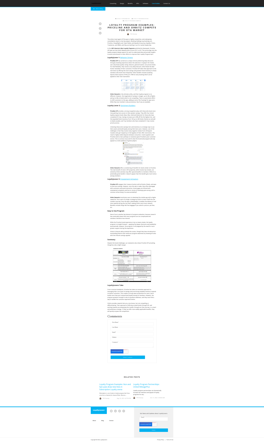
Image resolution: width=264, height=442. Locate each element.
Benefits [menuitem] (130, 3)
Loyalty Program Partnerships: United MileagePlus (146, 385)
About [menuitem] (94, 420)
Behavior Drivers (126, 57)
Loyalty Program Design (140, 18)
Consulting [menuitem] (113, 3)
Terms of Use (169, 439)
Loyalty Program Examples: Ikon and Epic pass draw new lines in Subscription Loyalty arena (115, 387)
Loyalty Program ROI (123, 18)
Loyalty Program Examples (132, 20)
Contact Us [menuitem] (166, 3)
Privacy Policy (160, 439)
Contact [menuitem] (111, 420)
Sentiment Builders (128, 105)
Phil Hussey (133, 34)
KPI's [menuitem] (137, 3)
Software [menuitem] (145, 3)
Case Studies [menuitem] (156, 3)
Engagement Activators (129, 179)
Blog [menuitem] (102, 420)
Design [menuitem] (122, 3)
